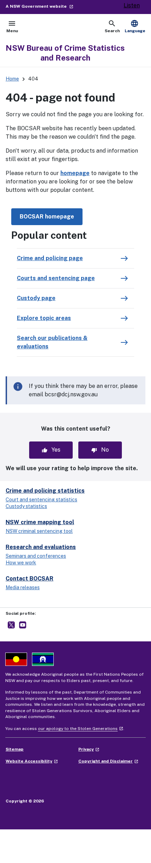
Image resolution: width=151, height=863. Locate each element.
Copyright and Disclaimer (108, 761)
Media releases (23, 587)
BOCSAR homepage (47, 216)
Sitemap (15, 749)
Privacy (88, 749)
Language (135, 26)
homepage (75, 173)
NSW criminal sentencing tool (39, 531)
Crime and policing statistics (45, 490)
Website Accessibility (32, 761)
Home (12, 79)
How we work (21, 562)
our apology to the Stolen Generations (80, 728)
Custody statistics (26, 506)
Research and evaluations (41, 547)
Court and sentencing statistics (41, 499)
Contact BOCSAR (29, 578)
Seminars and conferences (36, 556)
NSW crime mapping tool (40, 522)
